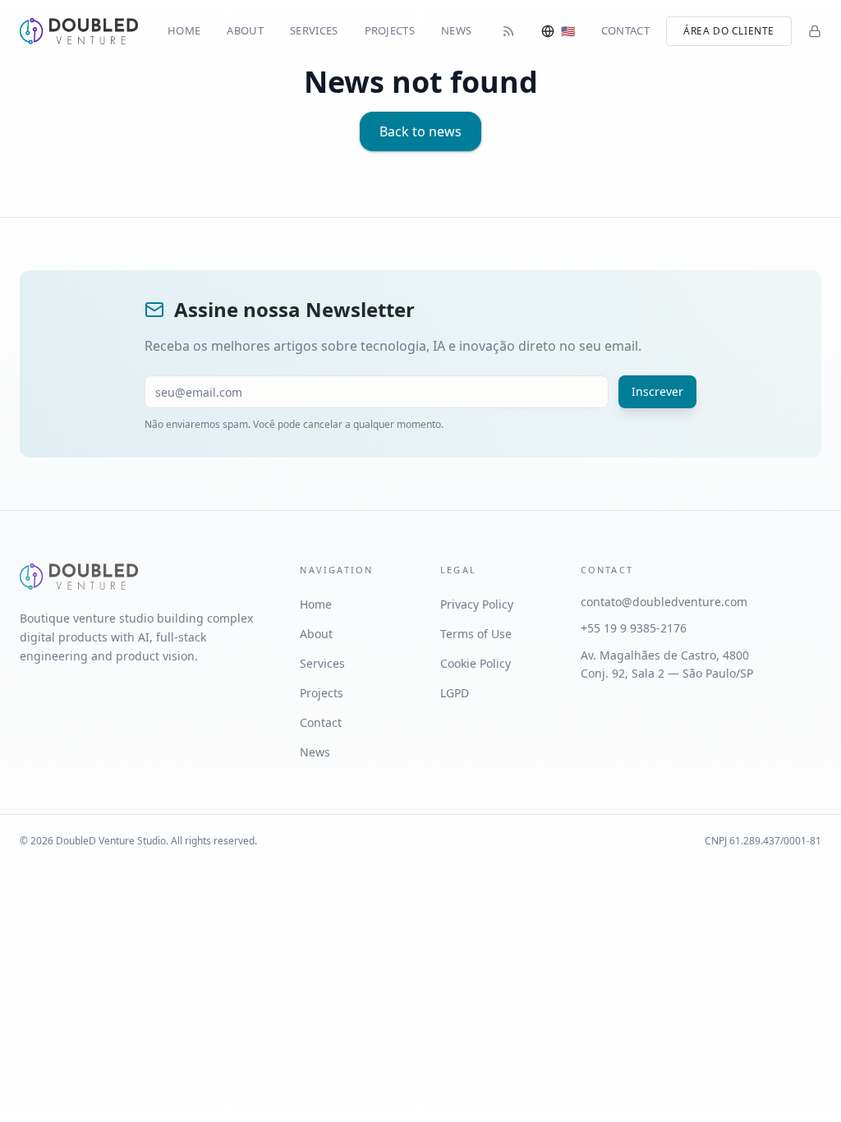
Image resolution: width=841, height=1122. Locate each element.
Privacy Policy (476, 604)
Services (314, 30)
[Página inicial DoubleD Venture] (79, 31)
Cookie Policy (475, 663)
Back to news (420, 131)
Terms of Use (476, 633)
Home (184, 30)
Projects (390, 30)
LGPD (454, 693)
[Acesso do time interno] (814, 31)
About (245, 30)
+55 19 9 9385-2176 (634, 628)
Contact (625, 30)
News (456, 30)
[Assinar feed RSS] (508, 31)
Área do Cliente (728, 31)
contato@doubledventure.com (664, 601)
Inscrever (657, 391)
